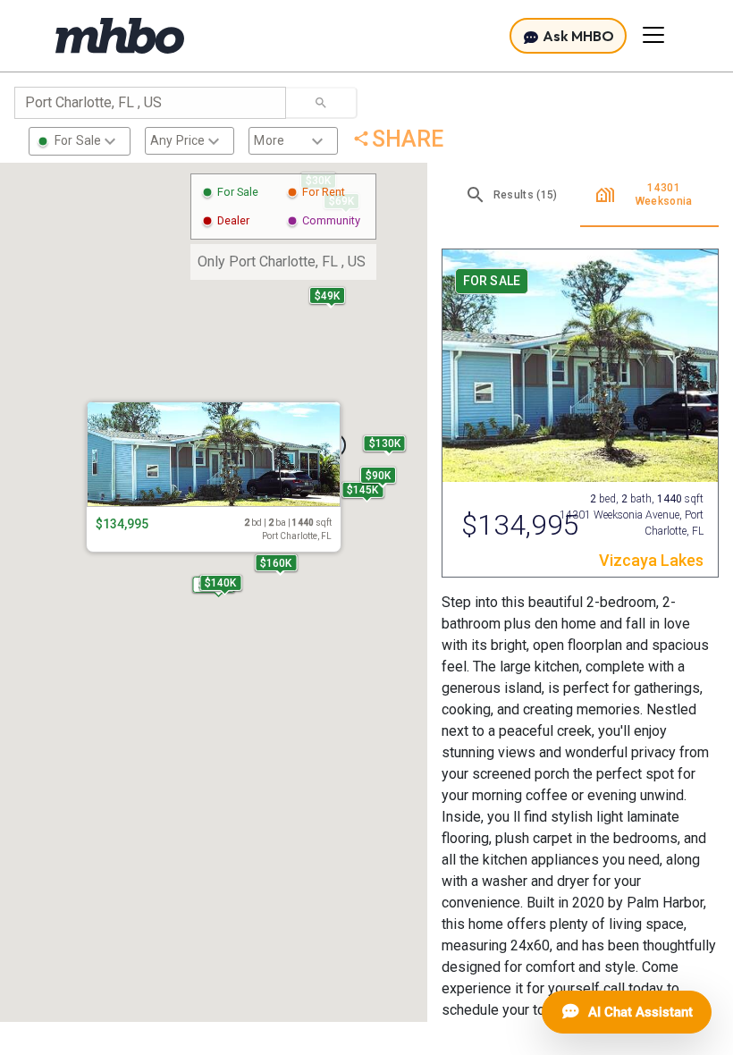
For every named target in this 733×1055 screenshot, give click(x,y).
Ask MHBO (577, 36)
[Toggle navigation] (653, 35)
